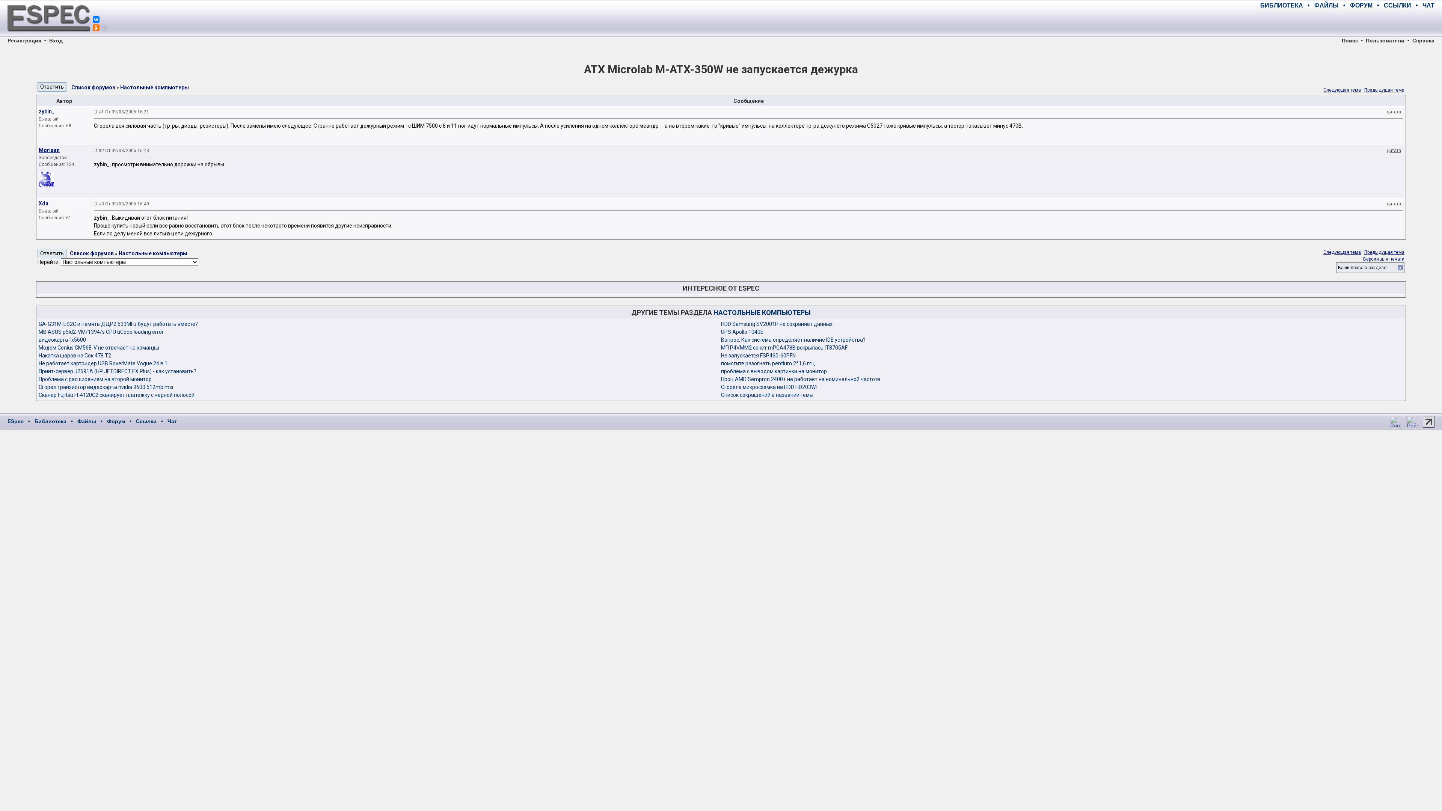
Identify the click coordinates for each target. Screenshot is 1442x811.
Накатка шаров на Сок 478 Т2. (75, 356)
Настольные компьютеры (154, 87)
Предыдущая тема (1384, 90)
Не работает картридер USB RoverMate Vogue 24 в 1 (103, 363)
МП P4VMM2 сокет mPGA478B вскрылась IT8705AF (784, 348)
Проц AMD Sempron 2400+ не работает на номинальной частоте (800, 379)
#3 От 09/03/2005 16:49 (124, 204)
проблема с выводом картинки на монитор (774, 371)
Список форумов (93, 87)
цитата (1394, 112)
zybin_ (46, 112)
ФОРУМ (1361, 5)
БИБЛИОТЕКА (1281, 5)
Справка (1423, 41)
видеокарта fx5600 (62, 340)
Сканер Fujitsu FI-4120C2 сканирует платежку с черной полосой (117, 395)
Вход (56, 41)
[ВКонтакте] (96, 19)
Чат (172, 421)
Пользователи (1385, 41)
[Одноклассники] (96, 27)
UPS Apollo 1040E (742, 332)
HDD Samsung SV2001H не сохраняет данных (777, 324)
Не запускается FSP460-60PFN (758, 356)
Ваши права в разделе (1362, 267)
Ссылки (146, 421)
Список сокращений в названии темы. (768, 395)
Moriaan (49, 150)
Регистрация (24, 41)
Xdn (43, 203)
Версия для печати (1383, 259)
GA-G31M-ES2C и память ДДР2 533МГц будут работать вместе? (118, 324)
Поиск (1350, 41)
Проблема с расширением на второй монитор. (96, 379)
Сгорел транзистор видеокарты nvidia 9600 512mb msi (106, 387)
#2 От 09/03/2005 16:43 (124, 150)
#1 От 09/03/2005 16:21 (124, 112)
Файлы (86, 421)
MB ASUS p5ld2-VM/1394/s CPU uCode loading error (101, 332)
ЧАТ (1428, 5)
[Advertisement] (1346, 22)
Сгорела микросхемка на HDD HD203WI (769, 387)
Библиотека (50, 421)
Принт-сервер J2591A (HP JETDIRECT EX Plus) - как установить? (117, 371)
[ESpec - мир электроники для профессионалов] (49, 36)
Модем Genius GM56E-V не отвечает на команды (99, 348)
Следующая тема (1342, 90)
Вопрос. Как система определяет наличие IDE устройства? (793, 340)
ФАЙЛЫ (1326, 5)
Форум (116, 421)
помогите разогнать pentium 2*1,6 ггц (768, 363)
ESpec (16, 421)
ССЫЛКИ (1397, 5)
